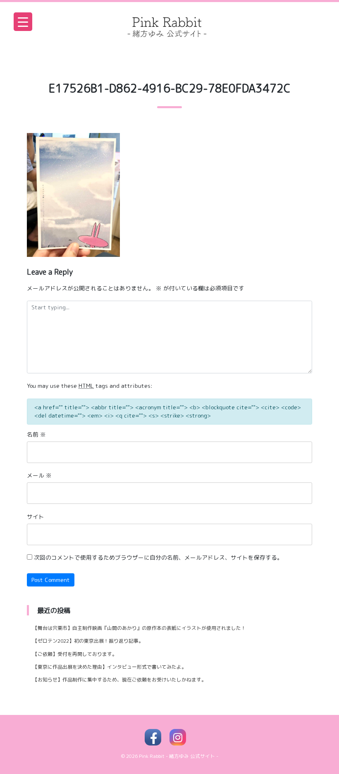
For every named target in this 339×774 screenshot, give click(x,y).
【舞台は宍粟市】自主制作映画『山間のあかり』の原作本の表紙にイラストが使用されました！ (139, 628)
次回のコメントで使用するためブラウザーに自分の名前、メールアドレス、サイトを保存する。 (158, 557)
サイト (35, 516)
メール (39, 475)
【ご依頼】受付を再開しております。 (75, 654)
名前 (36, 434)
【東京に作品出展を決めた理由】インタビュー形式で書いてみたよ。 (109, 666)
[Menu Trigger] (23, 21)
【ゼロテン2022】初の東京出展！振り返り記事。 (88, 640)
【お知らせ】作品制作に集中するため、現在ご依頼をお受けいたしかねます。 (119, 679)
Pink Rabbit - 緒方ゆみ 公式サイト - (178, 756)
